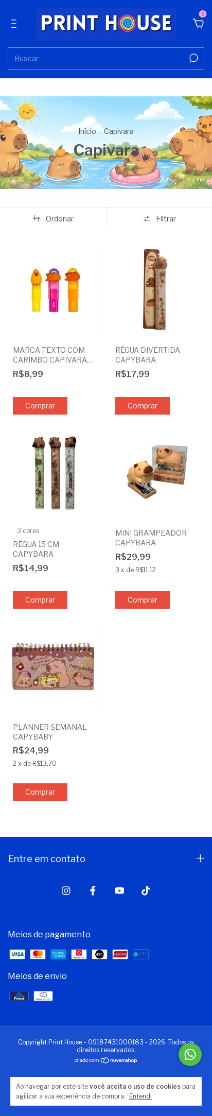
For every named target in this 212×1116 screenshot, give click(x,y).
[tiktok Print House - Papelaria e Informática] (146, 891)
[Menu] (16, 24)
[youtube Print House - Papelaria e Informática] (120, 891)
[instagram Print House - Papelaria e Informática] (66, 891)
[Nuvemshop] (106, 1061)
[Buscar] (193, 58)
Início (87, 131)
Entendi (140, 1096)
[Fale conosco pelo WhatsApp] (190, 1054)
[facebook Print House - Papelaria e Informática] (93, 891)
